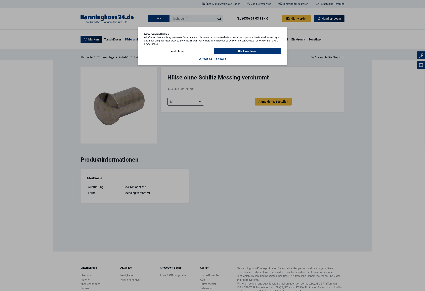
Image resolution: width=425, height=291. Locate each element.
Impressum (220, 58)
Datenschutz (205, 58)
